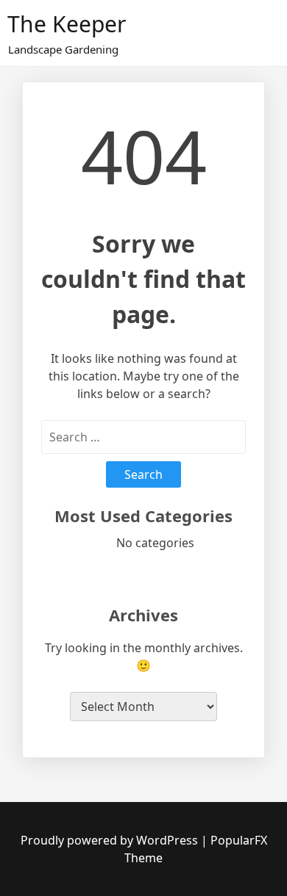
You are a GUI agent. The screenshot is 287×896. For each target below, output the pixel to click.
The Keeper (66, 24)
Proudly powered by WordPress (111, 840)
